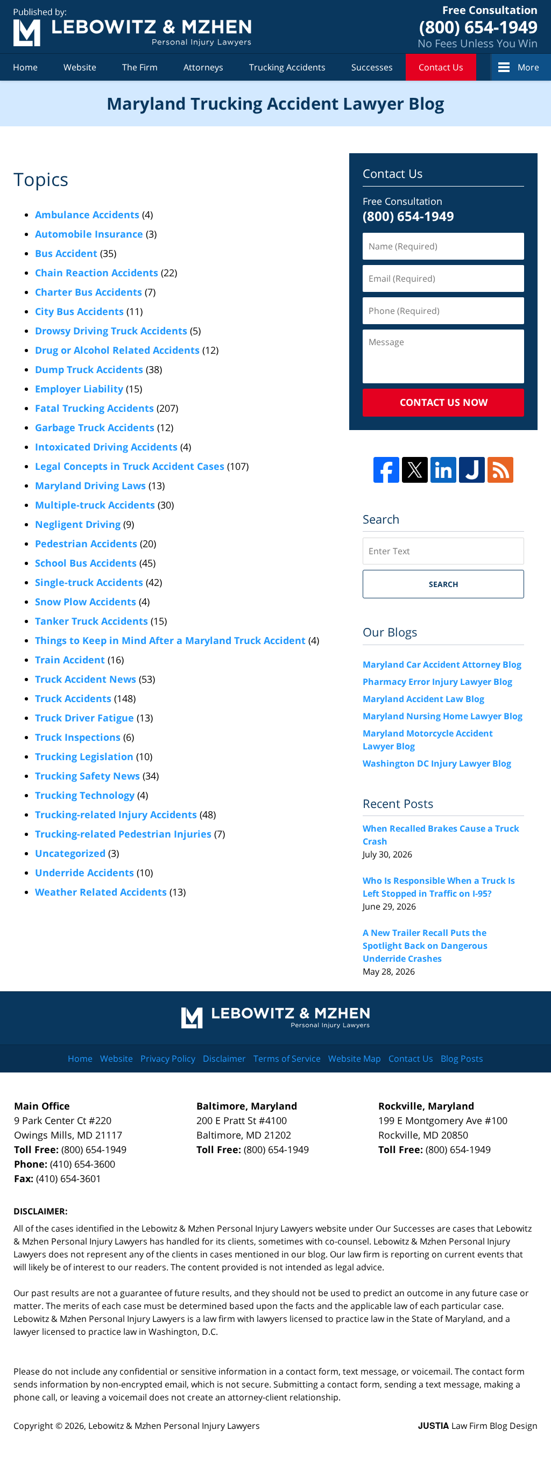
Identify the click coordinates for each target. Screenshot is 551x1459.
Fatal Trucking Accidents (94, 408)
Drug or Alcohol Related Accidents (117, 350)
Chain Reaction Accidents (96, 272)
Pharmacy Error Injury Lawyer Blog (437, 682)
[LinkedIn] (443, 470)
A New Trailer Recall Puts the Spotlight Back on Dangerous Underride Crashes (425, 945)
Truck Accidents (73, 698)
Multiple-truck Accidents (95, 504)
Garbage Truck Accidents (94, 427)
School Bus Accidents (86, 562)
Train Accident (70, 659)
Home (25, 67)
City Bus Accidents (79, 311)
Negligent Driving (78, 524)
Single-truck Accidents (89, 582)
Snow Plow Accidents (85, 601)
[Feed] (500, 470)
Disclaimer (224, 1058)
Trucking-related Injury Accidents (116, 814)
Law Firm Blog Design (478, 1426)
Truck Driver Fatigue (84, 717)
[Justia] (472, 470)
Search (443, 584)
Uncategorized (70, 853)
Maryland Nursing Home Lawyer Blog (442, 716)
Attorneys (203, 67)
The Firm (140, 67)
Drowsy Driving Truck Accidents (111, 330)
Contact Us (441, 67)
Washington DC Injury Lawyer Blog (437, 763)
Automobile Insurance (89, 233)
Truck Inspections (78, 737)
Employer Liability (79, 388)
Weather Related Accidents (101, 891)
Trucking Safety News (87, 775)
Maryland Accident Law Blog (423, 699)
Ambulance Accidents (87, 214)
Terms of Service (287, 1058)
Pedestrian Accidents (86, 543)
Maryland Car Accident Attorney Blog (442, 664)
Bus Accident (66, 253)
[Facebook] (386, 470)
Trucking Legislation (84, 756)
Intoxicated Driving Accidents (106, 446)
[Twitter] (415, 470)
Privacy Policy (167, 1058)
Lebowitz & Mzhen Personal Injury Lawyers (174, 1426)
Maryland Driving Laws (90, 485)
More (528, 67)
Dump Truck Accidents (89, 369)
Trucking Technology (85, 795)
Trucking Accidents (287, 67)
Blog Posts (462, 1058)
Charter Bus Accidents (88, 291)
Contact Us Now (444, 402)
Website (79, 67)
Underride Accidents (84, 872)
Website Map (354, 1058)
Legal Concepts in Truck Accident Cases (129, 466)
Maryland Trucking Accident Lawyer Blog (132, 27)
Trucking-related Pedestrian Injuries (123, 833)
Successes (372, 67)
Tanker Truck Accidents (91, 620)
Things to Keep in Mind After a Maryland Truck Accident (170, 640)
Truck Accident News (85, 679)
